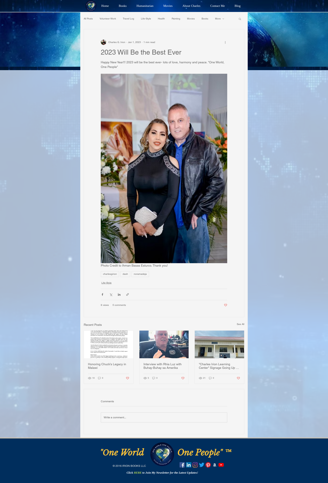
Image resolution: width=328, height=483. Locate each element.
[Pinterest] (208, 464)
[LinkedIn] (188, 464)
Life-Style (146, 18)
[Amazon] (214, 464)
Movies (191, 18)
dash (125, 274)
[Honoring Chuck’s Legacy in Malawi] (108, 344)
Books (205, 18)
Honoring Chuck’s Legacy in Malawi (107, 366)
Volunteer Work (108, 18)
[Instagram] (195, 464)
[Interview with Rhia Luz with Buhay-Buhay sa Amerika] (164, 344)
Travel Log (128, 18)
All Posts (88, 18)
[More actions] (225, 42)
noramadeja (140, 274)
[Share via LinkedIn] (119, 294)
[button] (240, 18)
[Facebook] (182, 464)
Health (161, 18)
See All (240, 324)
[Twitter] (201, 464)
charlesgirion (110, 274)
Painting (176, 18)
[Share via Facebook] (102, 294)
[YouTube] (221, 464)
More (218, 18)
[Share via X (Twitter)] (110, 294)
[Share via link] (127, 294)
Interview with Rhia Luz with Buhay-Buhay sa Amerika (163, 366)
